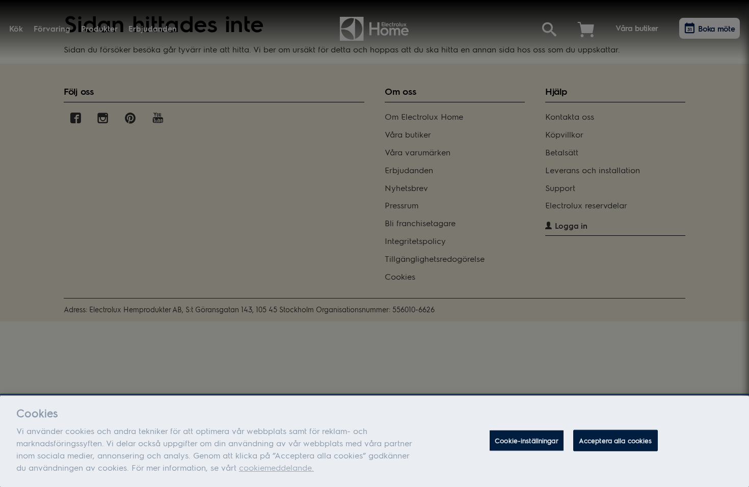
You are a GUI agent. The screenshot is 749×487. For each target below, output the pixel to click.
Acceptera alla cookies (615, 440)
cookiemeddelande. (276, 467)
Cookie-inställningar (526, 440)
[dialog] (374, 441)
